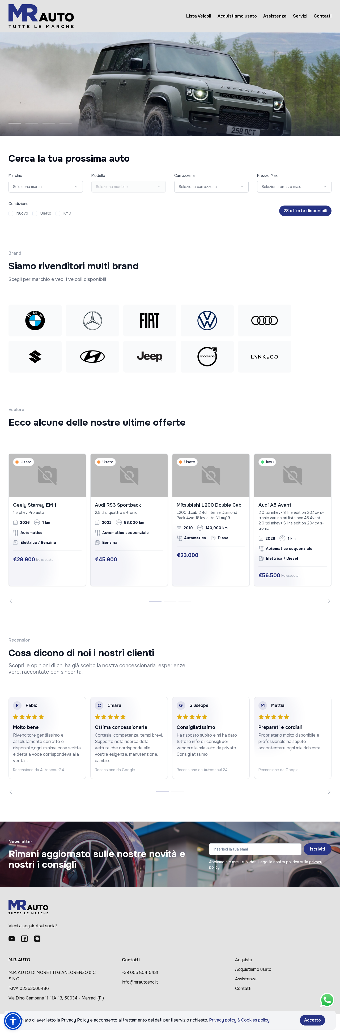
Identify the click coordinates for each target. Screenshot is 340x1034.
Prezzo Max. (267, 175)
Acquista (243, 960)
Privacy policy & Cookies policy (239, 1020)
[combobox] (45, 187)
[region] (170, 528)
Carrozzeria (184, 175)
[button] (13, 1021)
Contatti (323, 16)
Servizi (300, 16)
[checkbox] (10, 213)
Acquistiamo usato (237, 16)
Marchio (15, 175)
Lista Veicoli (198, 16)
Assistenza (275, 16)
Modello (98, 175)
